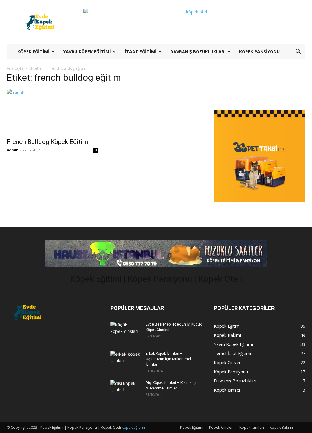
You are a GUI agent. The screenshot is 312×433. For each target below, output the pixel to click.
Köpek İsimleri (251, 427)
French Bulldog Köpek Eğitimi (48, 141)
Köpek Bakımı (281, 427)
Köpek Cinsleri (221, 427)
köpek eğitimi (133, 427)
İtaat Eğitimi (141, 51)
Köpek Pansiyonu (259, 51)
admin (13, 150)
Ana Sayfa (15, 68)
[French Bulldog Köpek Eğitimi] (52, 111)
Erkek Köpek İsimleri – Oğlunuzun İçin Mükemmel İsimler (168, 359)
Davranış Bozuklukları (197, 51)
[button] (298, 52)
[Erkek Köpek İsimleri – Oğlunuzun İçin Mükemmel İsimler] (125, 360)
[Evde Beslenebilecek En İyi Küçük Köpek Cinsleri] (125, 331)
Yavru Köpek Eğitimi (87, 51)
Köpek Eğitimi (33, 51)
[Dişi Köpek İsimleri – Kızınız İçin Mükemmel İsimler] (125, 389)
